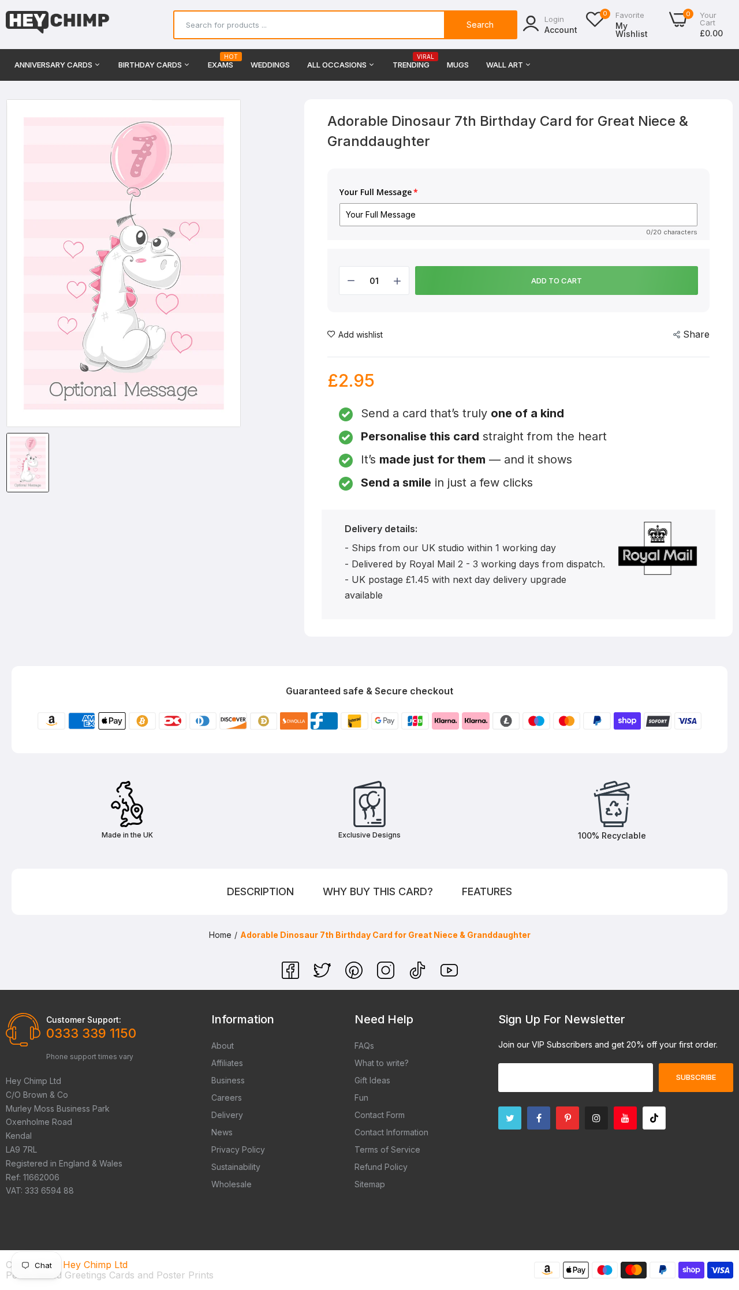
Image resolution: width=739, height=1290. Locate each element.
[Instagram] (387, 975)
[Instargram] (596, 1118)
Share (696, 334)
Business (228, 1080)
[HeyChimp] (58, 24)
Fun (361, 1097)
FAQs (364, 1045)
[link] (715, 1206)
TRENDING (411, 61)
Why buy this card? (378, 891)
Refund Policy (381, 1167)
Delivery (227, 1115)
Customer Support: (83, 1019)
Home (220, 935)
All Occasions (337, 64)
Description (260, 891)
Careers (226, 1097)
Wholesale (231, 1184)
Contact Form (379, 1115)
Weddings (270, 64)
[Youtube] (625, 1118)
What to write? (381, 1063)
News (222, 1132)
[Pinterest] (355, 975)
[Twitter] (323, 975)
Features (487, 891)
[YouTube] (449, 975)
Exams (220, 61)
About (222, 1045)
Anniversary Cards (54, 64)
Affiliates (227, 1063)
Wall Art (505, 64)
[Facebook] (292, 975)
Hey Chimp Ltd (95, 1264)
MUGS (458, 64)
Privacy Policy (238, 1149)
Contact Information (391, 1132)
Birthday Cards (151, 64)
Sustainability (235, 1167)
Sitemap (369, 1184)
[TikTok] (419, 975)
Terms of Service (387, 1149)
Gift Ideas (372, 1080)
